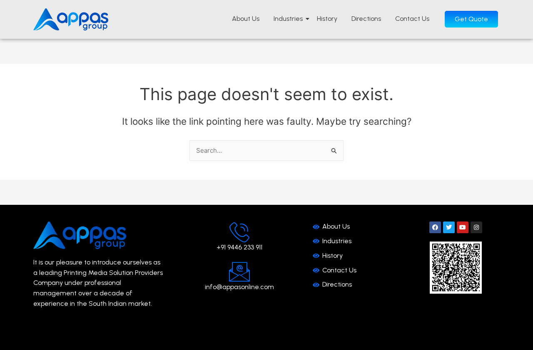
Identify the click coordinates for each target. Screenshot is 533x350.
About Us (245, 19)
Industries (288, 19)
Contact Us (412, 19)
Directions (366, 19)
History (327, 19)
